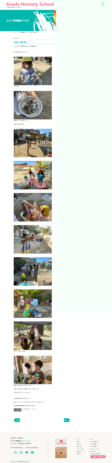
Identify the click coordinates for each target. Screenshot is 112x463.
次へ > (66, 420)
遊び (23, 410)
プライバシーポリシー (94, 448)
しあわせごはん (34, 402)
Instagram (22, 398)
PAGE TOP (108, 447)
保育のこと (79, 444)
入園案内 (79, 453)
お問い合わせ (93, 451)
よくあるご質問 (93, 446)
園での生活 (79, 446)
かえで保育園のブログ (26, 409)
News (34, 409)
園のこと (79, 441)
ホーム (78, 439)
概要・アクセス (80, 451)
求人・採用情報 (93, 444)
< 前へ (17, 420)
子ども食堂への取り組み (95, 453)
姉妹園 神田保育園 (98, 456)
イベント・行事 (80, 448)
